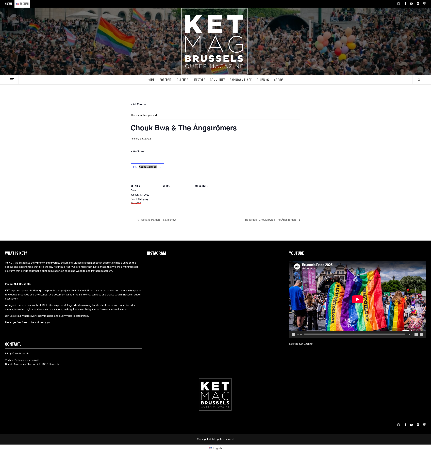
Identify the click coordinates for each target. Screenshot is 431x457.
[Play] (293, 334)
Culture (182, 79)
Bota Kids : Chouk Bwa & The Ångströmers (271, 220)
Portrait (166, 79)
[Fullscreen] (421, 334)
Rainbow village (241, 79)
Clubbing (263, 79)
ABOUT (8, 4)
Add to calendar (148, 166)
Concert (136, 203)
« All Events (138, 104)
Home (151, 79)
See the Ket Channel (301, 344)
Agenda (279, 79)
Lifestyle (199, 79)
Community (217, 79)
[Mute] (416, 334)
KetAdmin (139, 151)
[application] (357, 299)
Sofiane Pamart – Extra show (158, 220)
